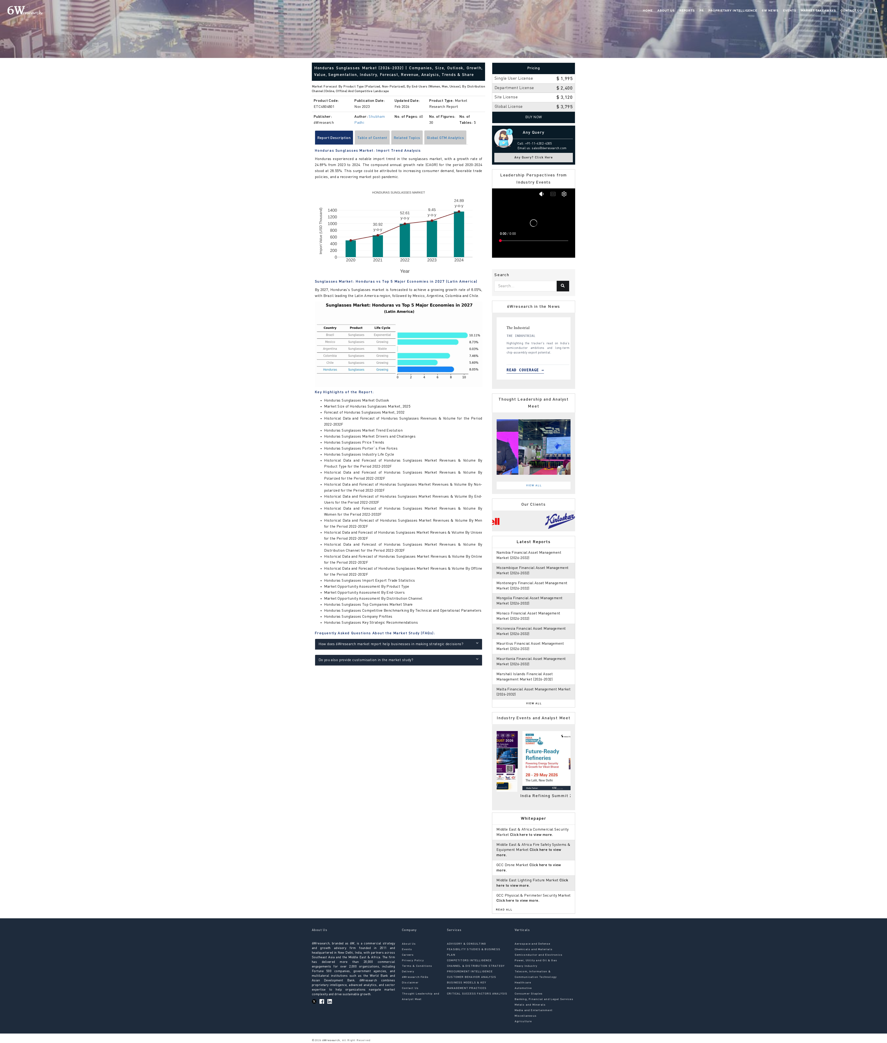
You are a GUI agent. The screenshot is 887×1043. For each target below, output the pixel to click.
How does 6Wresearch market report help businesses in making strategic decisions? (391, 644)
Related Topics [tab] (407, 138)
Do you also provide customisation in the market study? (366, 660)
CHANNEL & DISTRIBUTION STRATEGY (476, 966)
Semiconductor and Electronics (539, 955)
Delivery (408, 971)
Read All (504, 909)
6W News (770, 10)
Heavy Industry (526, 966)
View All (534, 485)
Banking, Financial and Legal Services (544, 999)
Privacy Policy (413, 960)
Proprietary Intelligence (732, 10)
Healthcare (523, 982)
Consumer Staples (529, 993)
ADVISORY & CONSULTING (466, 944)
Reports (687, 10)
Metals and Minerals (530, 1005)
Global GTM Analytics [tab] (445, 138)
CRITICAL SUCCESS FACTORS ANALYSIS (477, 993)
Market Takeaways (818, 10)
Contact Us (851, 10)
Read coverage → (521, 370)
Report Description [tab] (334, 138)
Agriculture (523, 1021)
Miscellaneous (526, 1016)
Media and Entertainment (534, 1010)
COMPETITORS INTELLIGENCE (469, 960)
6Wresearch (330, 1040)
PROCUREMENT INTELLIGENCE (470, 971)
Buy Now (533, 117)
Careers (408, 955)
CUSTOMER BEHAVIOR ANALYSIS (471, 977)
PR (701, 10)
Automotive (523, 988)
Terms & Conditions (417, 966)
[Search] (563, 286)
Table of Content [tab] (372, 138)
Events (789, 10)
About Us (666, 10)
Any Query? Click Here (533, 157)
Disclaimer (410, 982)
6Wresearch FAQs (415, 977)
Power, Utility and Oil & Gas (536, 960)
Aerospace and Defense (532, 944)
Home (648, 10)
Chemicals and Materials (534, 949)
